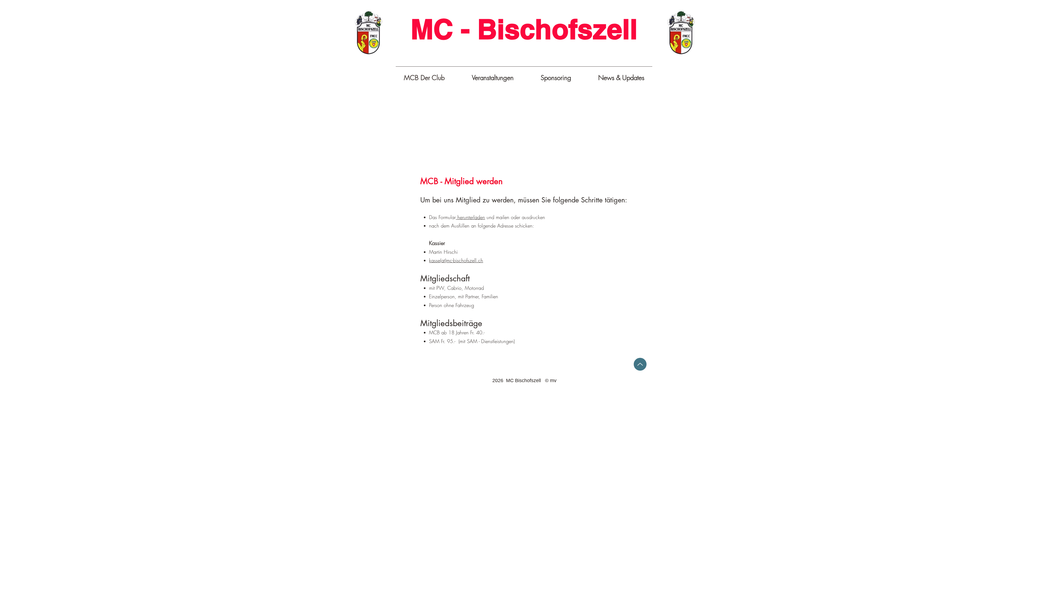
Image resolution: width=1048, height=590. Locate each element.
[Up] (640, 364)
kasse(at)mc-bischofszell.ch (456, 260)
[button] (492, 77)
